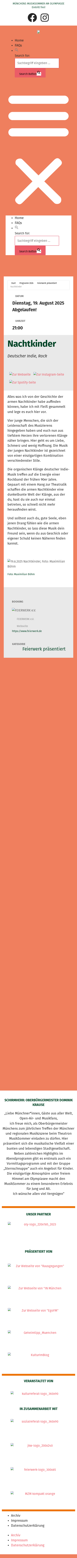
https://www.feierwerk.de (27, 631)
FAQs (18, 45)
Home (19, 40)
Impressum (19, 1521)
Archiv (15, 1516)
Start (13, 283)
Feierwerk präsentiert (47, 283)
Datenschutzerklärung (27, 1526)
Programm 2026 (26, 283)
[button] (17, 50)
